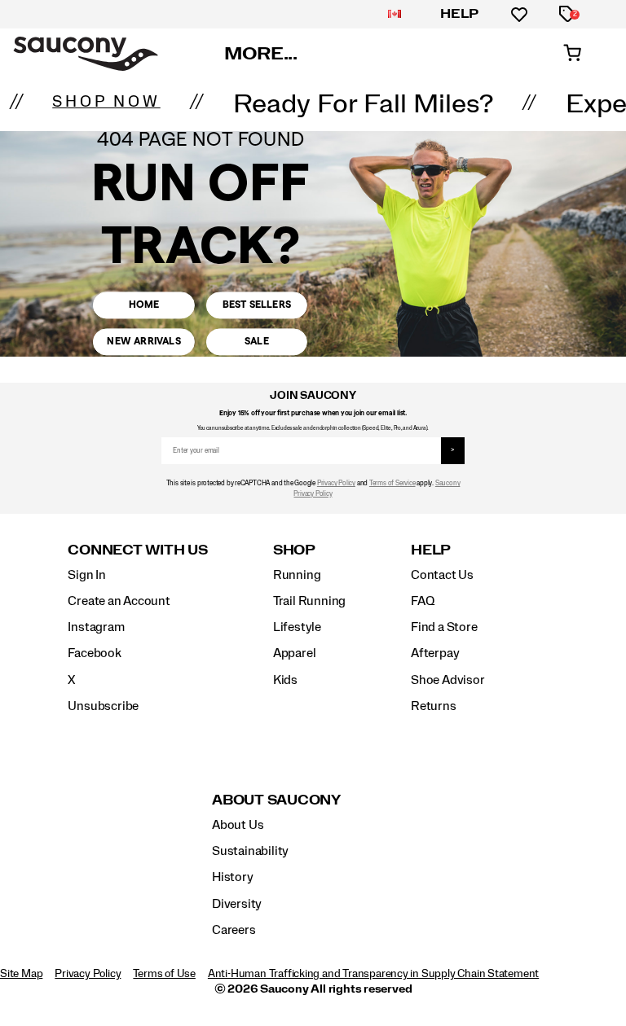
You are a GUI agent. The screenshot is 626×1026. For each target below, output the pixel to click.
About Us (237, 824)
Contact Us (442, 574)
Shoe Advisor (447, 679)
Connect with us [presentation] (137, 550)
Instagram (96, 627)
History (232, 877)
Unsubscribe (103, 705)
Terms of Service (392, 483)
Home (144, 305)
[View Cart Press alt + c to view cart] (572, 53)
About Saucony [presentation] (276, 800)
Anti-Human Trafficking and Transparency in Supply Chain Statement (373, 974)
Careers (234, 929)
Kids (285, 679)
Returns (433, 705)
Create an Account (119, 600)
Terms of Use (164, 974)
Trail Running (309, 600)
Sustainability (250, 850)
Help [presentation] (431, 550)
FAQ (422, 600)
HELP (459, 13)
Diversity (237, 903)
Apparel (294, 653)
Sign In (87, 574)
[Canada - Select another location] (394, 14)
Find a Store (444, 627)
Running (297, 574)
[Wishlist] (519, 15)
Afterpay (435, 653)
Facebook (94, 653)
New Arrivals (143, 341)
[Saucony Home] (85, 54)
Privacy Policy (336, 483)
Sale (257, 341)
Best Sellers (257, 305)
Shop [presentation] (294, 550)
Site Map (21, 974)
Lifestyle (297, 627)
